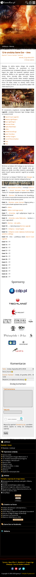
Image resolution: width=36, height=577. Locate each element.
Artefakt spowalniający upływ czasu (14, 485)
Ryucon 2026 (7, 462)
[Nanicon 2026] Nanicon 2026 (12, 517)
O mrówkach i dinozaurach (11, 460)
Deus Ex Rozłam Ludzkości (21, 564)
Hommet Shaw (9, 124)
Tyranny (5, 562)
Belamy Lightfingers (11, 119)
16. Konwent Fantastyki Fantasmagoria (15, 459)
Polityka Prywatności (28, 573)
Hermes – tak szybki (14, 223)
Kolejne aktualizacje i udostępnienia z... (15, 508)
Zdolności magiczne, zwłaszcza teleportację (16, 487)
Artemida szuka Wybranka (17, 218)
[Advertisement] (18, 24)
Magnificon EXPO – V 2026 (11, 466)
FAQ (6, 144)
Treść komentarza (9, 389)
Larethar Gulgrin (10, 136)
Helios (10, 207)
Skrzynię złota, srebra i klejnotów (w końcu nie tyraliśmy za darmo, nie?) (16, 490)
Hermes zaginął (25, 226)
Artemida (12, 213)
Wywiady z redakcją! (9, 448)
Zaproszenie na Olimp (15, 187)
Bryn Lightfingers (10, 122)
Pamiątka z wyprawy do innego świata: (13, 479)
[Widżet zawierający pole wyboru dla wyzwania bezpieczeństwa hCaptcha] (14, 419)
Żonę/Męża (6, 493)
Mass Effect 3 (13, 562)
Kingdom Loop (7, 464)
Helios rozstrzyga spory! (15, 210)
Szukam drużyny (8, 510)
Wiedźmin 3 (21, 562)
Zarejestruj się (20, 425)
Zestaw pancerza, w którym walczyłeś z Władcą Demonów (16, 482)
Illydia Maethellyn (10, 127)
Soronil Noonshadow (11, 139)
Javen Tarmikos (10, 134)
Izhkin (7, 129)
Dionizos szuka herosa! (16, 202)
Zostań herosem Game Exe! (19, 190)
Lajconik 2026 (7, 468)
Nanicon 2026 (7, 455)
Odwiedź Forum (18, 519)
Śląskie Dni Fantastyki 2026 (11, 472)
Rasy (6, 141)
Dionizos (11, 195)
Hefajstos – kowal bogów (16, 229)
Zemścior (5, 470)
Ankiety (18, 501)
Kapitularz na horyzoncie (10, 515)
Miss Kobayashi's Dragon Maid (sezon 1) (15, 457)
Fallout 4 (31, 187)
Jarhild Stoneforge (10, 132)
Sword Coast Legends (12, 117)
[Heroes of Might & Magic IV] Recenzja (14, 513)
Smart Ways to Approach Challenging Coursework (18, 511)
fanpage (29, 177)
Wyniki (18, 498)
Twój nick (6, 410)
